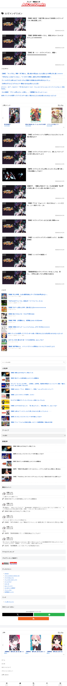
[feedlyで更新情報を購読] (49, 614)
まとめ (3, 663)
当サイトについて (6, 667)
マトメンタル (8, 590)
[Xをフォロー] (17, 614)
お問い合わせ (5, 674)
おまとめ (7, 583)
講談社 (5, 653)
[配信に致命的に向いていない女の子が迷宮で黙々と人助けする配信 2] (35, 116)
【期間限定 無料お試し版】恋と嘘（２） (35, 651)
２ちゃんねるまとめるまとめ (12, 575)
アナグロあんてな (9, 577)
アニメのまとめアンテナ (11, 579)
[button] (64, 362)
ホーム (3, 660)
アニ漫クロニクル (9, 601)
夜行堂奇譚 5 (7, 124)
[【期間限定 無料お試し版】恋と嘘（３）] (14, 643)
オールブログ (8, 581)
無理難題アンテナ (9, 592)
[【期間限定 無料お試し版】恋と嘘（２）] (35, 643)
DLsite (61, 105)
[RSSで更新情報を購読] (33, 618)
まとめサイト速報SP (10, 588)
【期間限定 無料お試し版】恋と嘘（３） (14, 651)
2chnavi (7, 573)
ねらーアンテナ (9, 586)
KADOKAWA (7, 126)
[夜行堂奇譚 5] (14, 116)
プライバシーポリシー (7, 671)
